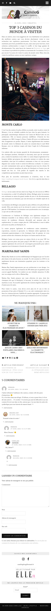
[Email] (10, 3)
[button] (48, 3)
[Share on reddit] (17, 358)
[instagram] (3, 3)
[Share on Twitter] (7, 358)
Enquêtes (32, 23)
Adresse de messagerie (9, 518)
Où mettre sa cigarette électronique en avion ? (13, 325)
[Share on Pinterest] (10, 358)
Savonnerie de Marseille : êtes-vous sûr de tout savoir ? (13, 368)
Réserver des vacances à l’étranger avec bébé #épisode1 (37, 368)
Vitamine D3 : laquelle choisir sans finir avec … (37, 325)
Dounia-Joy (14, 413)
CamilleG (15, 441)
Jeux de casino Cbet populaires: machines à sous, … (13, 350)
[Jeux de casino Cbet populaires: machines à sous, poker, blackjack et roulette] (13, 338)
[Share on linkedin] (15, 358)
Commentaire (6, 485)
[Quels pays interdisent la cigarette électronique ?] (37, 338)
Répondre (8, 408)
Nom (3, 510)
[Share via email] (3, 358)
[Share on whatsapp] (12, 358)
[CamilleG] (25, 9)
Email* (25, 587)
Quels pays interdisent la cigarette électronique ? (37, 350)
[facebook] (6, 3)
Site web (4, 526)
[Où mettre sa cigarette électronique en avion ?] (13, 313)
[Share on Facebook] (5, 358)
